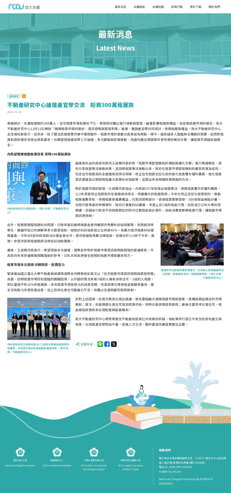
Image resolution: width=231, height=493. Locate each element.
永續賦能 (139, 7)
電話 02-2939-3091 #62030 (175, 467)
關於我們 (214, 7)
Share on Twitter (114, 344)
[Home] (24, 6)
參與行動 (177, 7)
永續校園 (158, 7)
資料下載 (195, 7)
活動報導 (13, 96)
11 (24, 96)
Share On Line (100, 344)
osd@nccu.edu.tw (170, 471)
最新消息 (120, 7)
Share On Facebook (107, 344)
